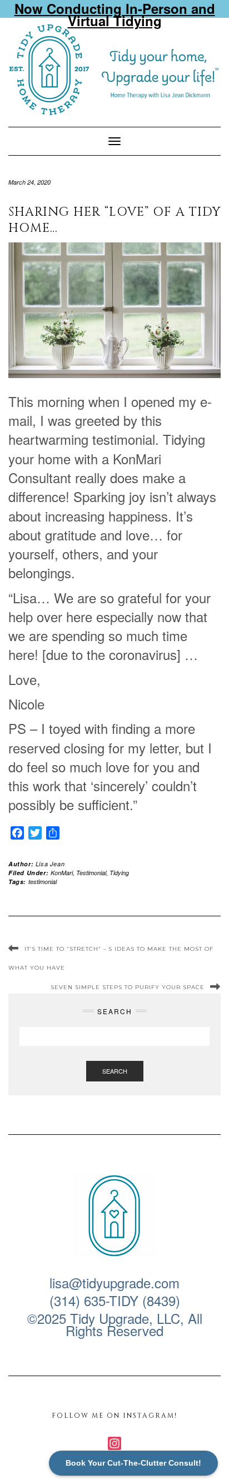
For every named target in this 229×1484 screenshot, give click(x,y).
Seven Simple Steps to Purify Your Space (128, 987)
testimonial (42, 881)
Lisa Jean (50, 864)
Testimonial (91, 872)
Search (114, 1070)
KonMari (62, 872)
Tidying (119, 872)
